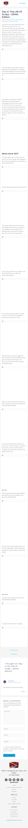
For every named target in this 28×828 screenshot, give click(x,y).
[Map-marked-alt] (14, 779)
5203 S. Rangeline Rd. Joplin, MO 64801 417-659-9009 (14, 773)
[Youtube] (21, 779)
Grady (9, 24)
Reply (23, 691)
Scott (19, 313)
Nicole (4, 361)
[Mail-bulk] (10, 779)
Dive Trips (5, 21)
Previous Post (14, 650)
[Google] (18, 779)
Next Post (14, 654)
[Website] (14, 742)
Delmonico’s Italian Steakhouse (11, 446)
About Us (14, 794)
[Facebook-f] (6, 779)
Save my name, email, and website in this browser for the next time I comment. (13, 749)
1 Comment (5, 19)
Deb (3, 24)
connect (14, 807)
